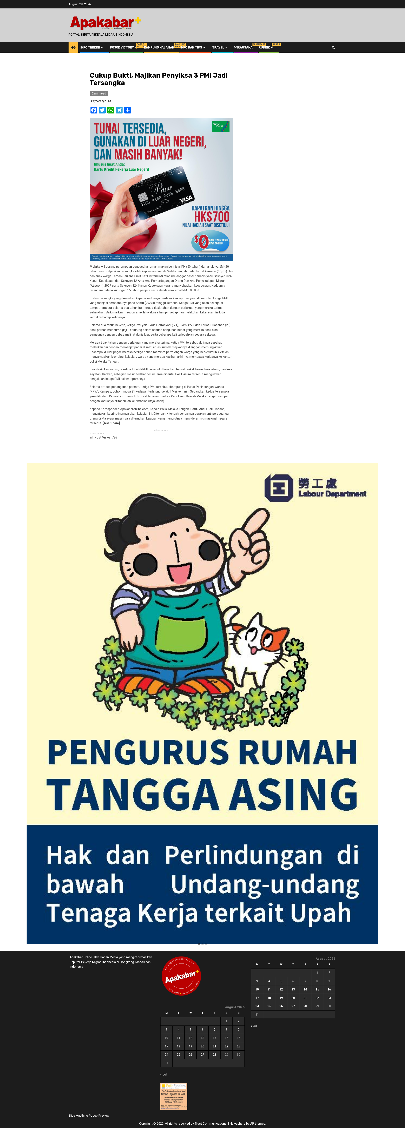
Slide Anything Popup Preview (89, 1115)
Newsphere (237, 1123)
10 (166, 1038)
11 (178, 1038)
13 (202, 1038)
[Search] (333, 47)
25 (178, 1054)
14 (214, 1038)
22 (226, 1046)
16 (238, 1038)
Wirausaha (243, 47)
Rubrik (266, 47)
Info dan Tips (191, 47)
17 (166, 1046)
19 (190, 1046)
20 (202, 1046)
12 (190, 1038)
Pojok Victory (124, 47)
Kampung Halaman (159, 47)
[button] (199, 944)
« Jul (163, 1074)
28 (214, 1054)
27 (202, 1054)
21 (214, 1046)
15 (226, 1038)
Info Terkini (90, 47)
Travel (218, 47)
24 (166, 1054)
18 (178, 1046)
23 (238, 1046)
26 (190, 1054)
